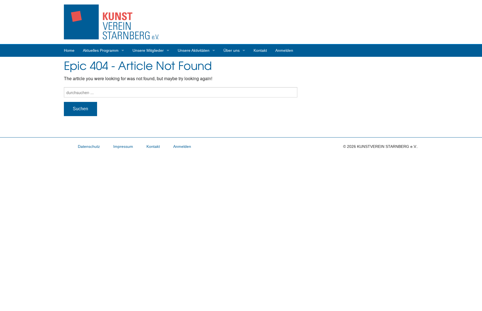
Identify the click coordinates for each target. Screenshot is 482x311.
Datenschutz (89, 146)
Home (69, 50)
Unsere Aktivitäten (193, 50)
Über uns (231, 50)
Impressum (123, 146)
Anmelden (284, 50)
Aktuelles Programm (101, 50)
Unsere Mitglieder (148, 50)
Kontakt (260, 50)
